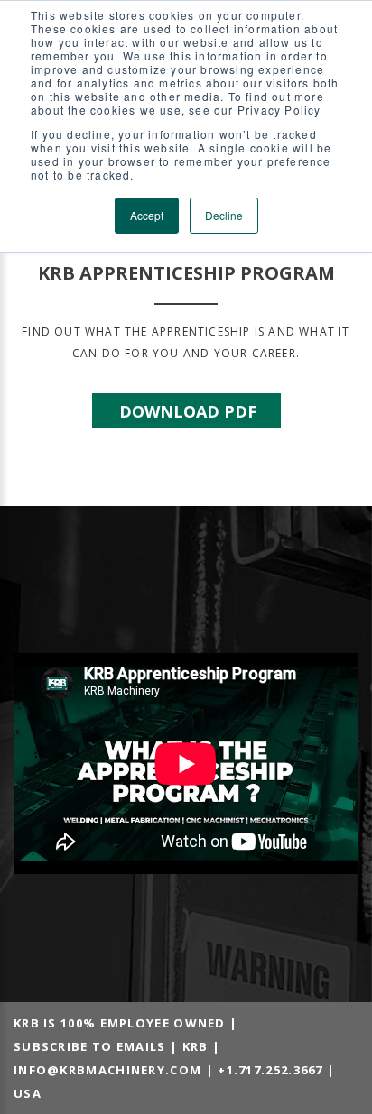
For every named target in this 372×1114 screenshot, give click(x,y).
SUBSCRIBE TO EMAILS (90, 1046)
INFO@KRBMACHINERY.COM (107, 1070)
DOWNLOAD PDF (187, 411)
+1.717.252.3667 (270, 1070)
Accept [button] (146, 215)
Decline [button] (224, 215)
